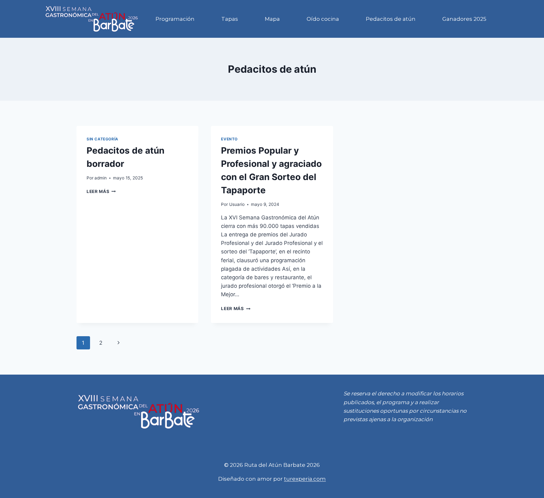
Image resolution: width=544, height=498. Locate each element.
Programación (175, 19)
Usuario (237, 204)
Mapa (272, 19)
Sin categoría (102, 139)
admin (100, 177)
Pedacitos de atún (391, 19)
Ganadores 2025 (464, 19)
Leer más (101, 191)
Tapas (229, 19)
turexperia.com (305, 479)
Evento (229, 139)
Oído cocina (323, 19)
